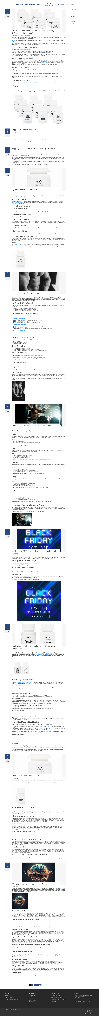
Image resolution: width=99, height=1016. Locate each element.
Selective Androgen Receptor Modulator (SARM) (25, 682)
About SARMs (19, 4)
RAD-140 (38, 781)
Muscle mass (73, 21)
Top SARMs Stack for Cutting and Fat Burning (31, 293)
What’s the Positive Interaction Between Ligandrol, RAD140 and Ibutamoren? (33, 32)
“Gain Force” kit (45, 62)
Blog (72, 4)
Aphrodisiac (73, 14)
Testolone (52, 781)
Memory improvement (75, 19)
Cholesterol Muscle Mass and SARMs (58, 999)
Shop (58, 4)
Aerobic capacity (74, 13)
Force (72, 18)
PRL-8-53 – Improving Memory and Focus (29, 884)
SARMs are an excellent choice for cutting (56, 305)
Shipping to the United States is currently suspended (34, 148)
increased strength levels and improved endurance (31, 216)
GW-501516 (58, 653)
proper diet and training (39, 355)
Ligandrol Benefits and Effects (24, 189)
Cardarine (21, 693)
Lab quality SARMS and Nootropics (11, 999)
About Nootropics (30, 4)
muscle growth (62, 812)
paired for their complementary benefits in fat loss (44, 654)
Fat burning (73, 16)
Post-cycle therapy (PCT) (44, 726)
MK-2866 (47, 653)
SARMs (14, 35)
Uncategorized (27, 35)
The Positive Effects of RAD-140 (25, 776)
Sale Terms (7, 995)
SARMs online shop (20, 35)
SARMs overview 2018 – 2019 (56, 995)
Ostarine (24, 680)
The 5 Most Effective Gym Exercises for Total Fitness (34, 426)
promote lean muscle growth (38, 210)
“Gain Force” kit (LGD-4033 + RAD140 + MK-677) (29, 82)
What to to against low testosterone (57, 997)
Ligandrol (13, 37)
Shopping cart (65, 4)
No (7, 16)
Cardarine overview (54, 1001)
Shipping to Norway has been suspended (29, 130)
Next (40, 985)
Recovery (73, 23)
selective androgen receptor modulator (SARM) (36, 193)
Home (38, 4)
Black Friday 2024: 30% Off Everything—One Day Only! (34, 551)
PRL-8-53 (62, 888)
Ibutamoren (14, 43)
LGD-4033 (18, 244)
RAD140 (13, 40)
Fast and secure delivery (9, 997)
